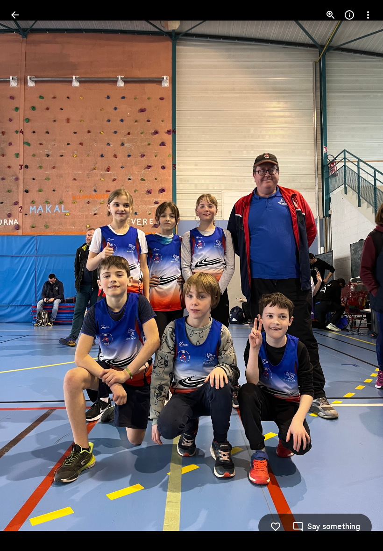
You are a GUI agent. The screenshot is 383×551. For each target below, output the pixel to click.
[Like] (275, 526)
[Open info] (349, 15)
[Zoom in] (330, 15)
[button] (26, 275)
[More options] (368, 15)
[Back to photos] (15, 15)
